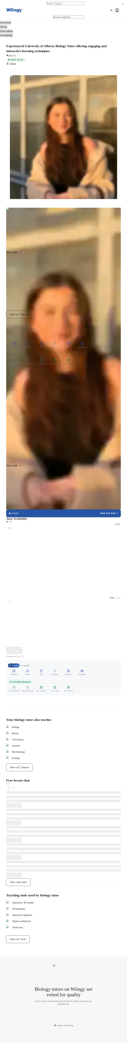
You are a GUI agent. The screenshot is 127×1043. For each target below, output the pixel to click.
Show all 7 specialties (20, 314)
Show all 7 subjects (19, 767)
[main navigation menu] (114, 10)
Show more (12, 252)
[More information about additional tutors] (22, 656)
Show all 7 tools (18, 939)
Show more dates (18, 882)
